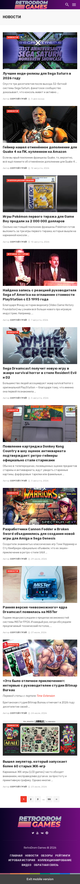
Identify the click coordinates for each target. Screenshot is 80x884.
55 (49, 799)
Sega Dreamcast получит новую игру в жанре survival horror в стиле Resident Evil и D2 (39, 373)
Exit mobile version (40, 879)
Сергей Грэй (18, 99)
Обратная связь (46, 865)
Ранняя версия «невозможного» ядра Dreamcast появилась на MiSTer (35, 609)
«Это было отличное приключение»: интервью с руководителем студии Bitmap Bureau (40, 685)
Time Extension (46, 695)
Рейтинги (62, 855)
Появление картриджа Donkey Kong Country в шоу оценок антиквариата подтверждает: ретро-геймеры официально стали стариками (34, 453)
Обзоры (47, 855)
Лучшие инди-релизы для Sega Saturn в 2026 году (37, 76)
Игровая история (18, 254)
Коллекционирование (21, 180)
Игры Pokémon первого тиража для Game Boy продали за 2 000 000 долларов (38, 219)
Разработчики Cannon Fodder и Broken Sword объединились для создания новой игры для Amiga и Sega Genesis (39, 533)
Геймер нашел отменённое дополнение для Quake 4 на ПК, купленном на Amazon (40, 149)
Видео (26, 865)
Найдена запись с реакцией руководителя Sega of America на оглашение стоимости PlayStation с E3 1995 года (39, 294)
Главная (16, 855)
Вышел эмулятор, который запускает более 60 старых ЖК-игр (35, 764)
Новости (13, 37)
